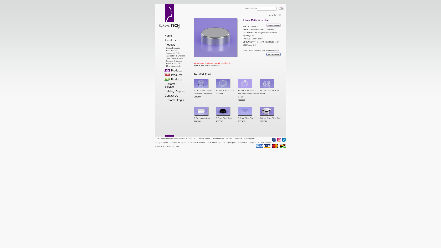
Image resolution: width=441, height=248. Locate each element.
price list (229, 138)
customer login (249, 138)
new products (266, 142)
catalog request (218, 138)
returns (184, 138)
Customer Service (170, 85)
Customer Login (174, 100)
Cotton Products (173, 48)
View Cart (273, 15)
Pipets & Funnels (173, 64)
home (157, 138)
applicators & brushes (196, 142)
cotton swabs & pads (178, 142)
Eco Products (172, 51)
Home (168, 35)
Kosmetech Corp (169, 16)
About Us (170, 40)
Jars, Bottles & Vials (174, 58)
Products (170, 44)
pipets (229, 142)
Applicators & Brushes (175, 56)
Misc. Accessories (174, 66)
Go (281, 7)
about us (192, 138)
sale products (254, 142)
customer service (203, 138)
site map (164, 138)
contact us (238, 138)
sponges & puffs (161, 142)
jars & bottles (212, 142)
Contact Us (171, 95)
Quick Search (251, 9)
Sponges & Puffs (173, 53)
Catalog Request (175, 91)
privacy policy (174, 138)
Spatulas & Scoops (174, 61)
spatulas (222, 142)
